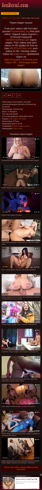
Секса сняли (17, 128)
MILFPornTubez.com (21, 48)
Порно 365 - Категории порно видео (21, 64)
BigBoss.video (32, 467)
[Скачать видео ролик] (19, 95)
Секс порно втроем (18, 467)
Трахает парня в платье (21, 126)
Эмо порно (13, 119)
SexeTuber (21, 469)
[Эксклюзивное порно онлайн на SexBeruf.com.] (15, 5)
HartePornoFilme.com (17, 39)
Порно (6, 467)
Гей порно (22, 119)
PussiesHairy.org (20, 31)
